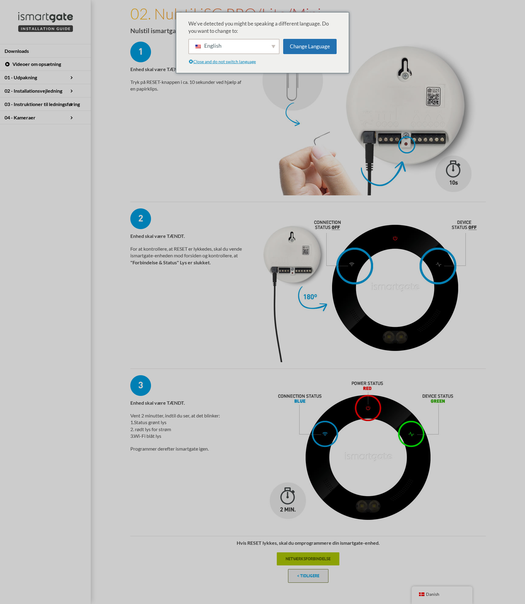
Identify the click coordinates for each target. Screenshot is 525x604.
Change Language (310, 46)
